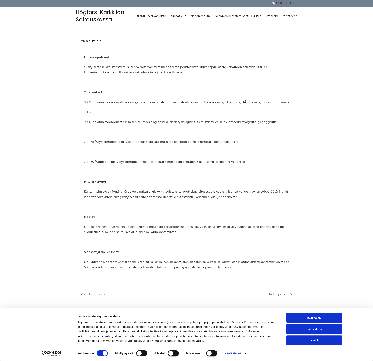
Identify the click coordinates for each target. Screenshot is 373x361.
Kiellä (314, 340)
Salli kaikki (314, 317)
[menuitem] (138, 16)
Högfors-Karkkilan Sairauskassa (100, 16)
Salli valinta (314, 329)
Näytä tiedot (232, 353)
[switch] (141, 353)
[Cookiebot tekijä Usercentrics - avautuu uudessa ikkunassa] (52, 353)
